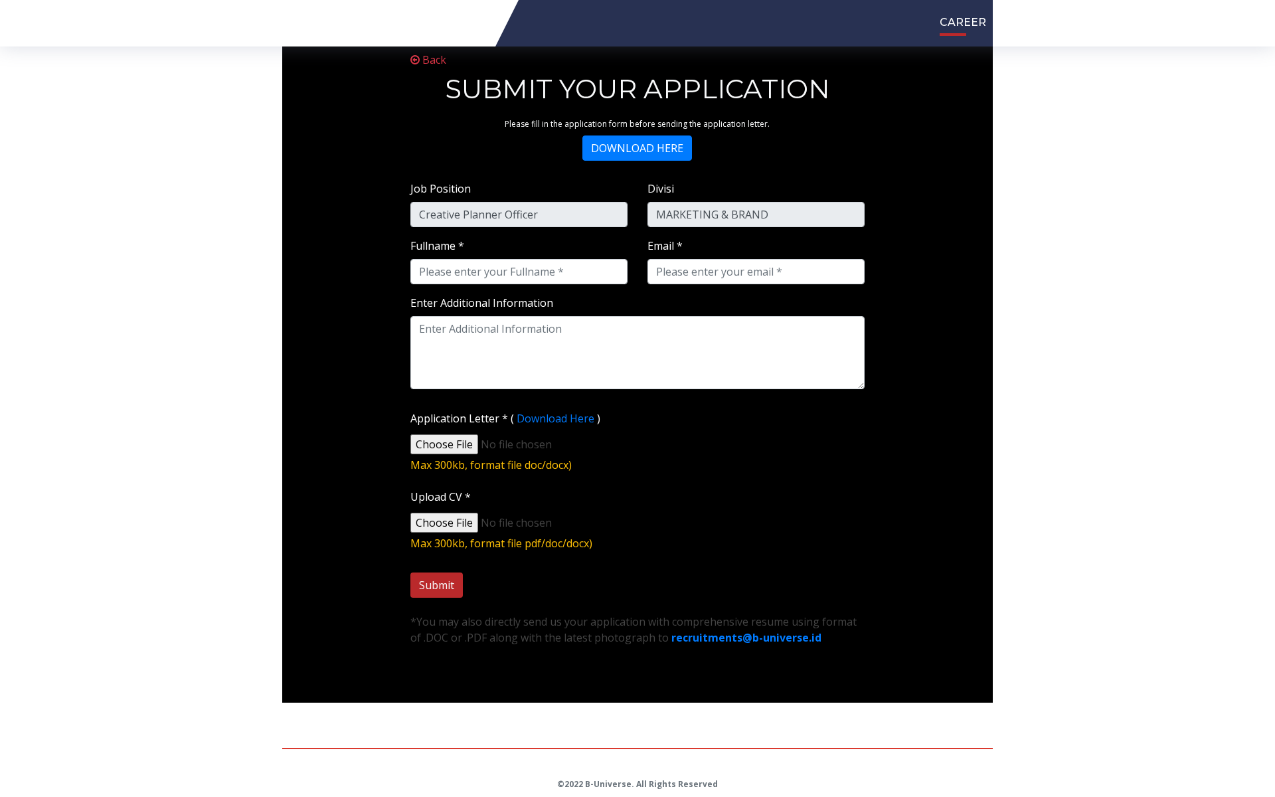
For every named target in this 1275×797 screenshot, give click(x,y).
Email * (665, 245)
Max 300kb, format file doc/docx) (491, 465)
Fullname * (437, 245)
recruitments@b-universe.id (746, 637)
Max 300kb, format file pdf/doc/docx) (501, 543)
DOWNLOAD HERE (637, 148)
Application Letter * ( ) (505, 418)
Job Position (440, 188)
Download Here (555, 418)
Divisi (660, 188)
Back (433, 59)
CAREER (963, 22)
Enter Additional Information (481, 303)
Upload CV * (440, 496)
